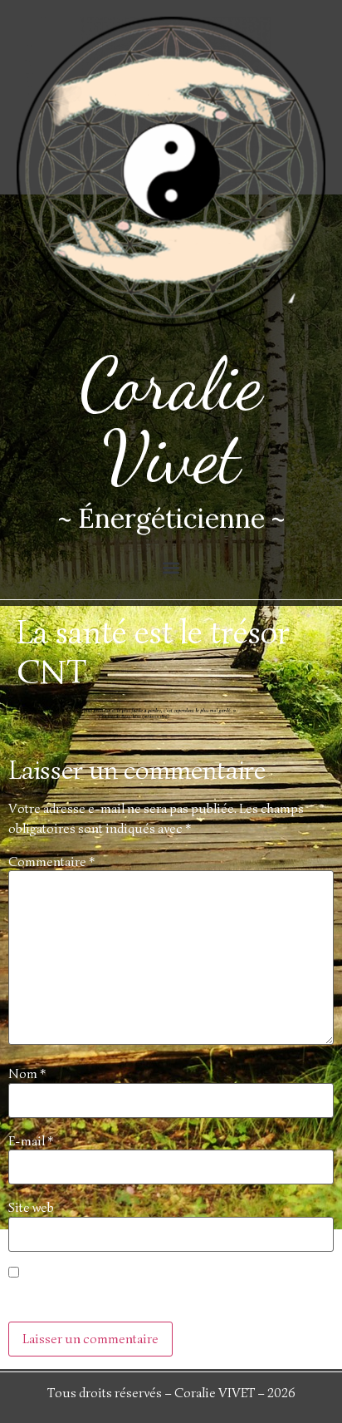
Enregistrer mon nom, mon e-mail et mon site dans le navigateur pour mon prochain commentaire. (155, 1296)
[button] (171, 567)
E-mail (30, 1141)
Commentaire (51, 862)
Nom (27, 1074)
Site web (31, 1207)
